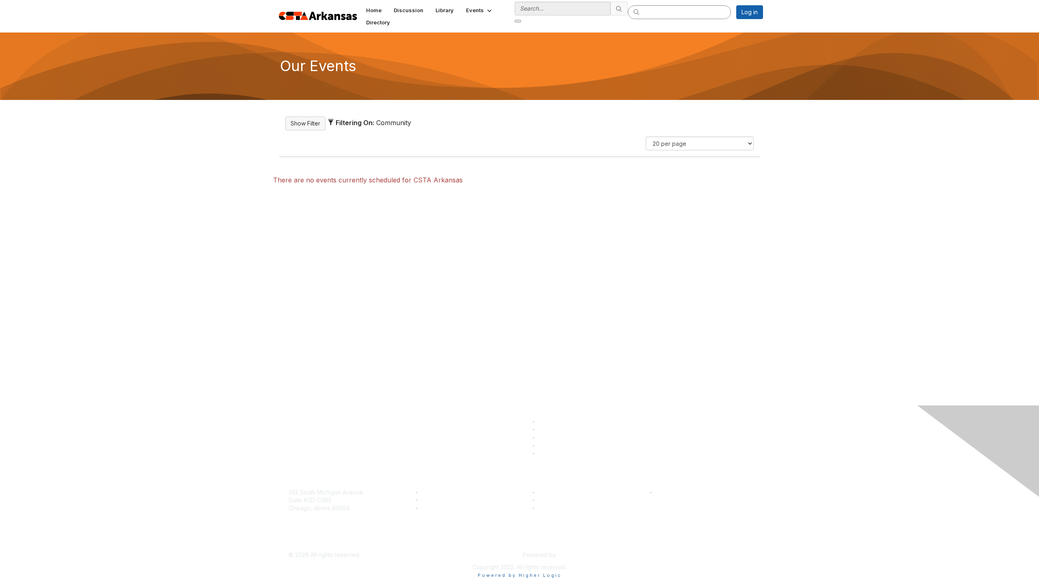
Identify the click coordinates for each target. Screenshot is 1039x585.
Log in (750, 12)
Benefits (433, 499)
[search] (619, 8)
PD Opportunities (561, 499)
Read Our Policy (678, 492)
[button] (479, 10)
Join (427, 492)
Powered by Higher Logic (520, 575)
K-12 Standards (558, 508)
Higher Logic (575, 554)
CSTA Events (556, 492)
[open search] (518, 21)
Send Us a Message (316, 543)
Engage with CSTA (447, 508)
